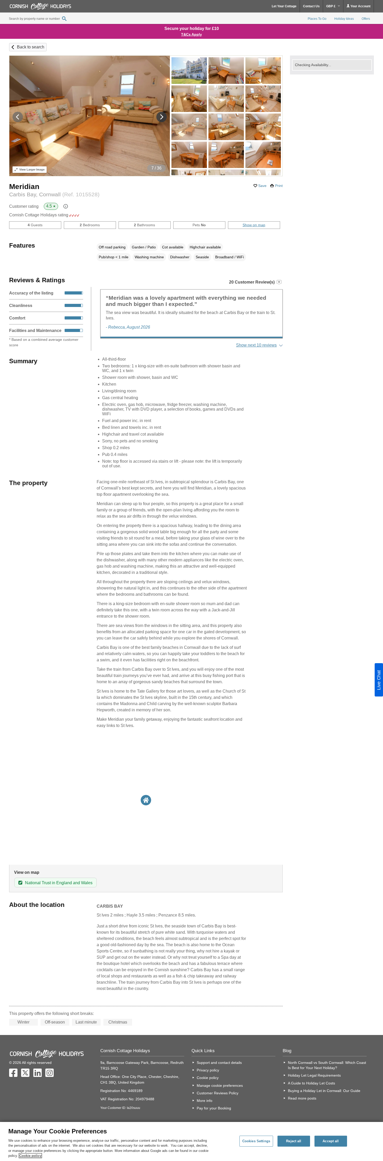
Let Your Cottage (284, 6)
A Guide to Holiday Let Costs (311, 1083)
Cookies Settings (256, 1141)
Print (279, 186)
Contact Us (311, 6)
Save (262, 186)
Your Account (360, 6)
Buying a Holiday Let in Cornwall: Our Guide (324, 1091)
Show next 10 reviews (256, 345)
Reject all (293, 1141)
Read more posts (302, 1098)
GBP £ (331, 6)
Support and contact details (219, 1062)
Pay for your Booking (214, 1108)
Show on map (254, 225)
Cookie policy (208, 1078)
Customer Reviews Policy (217, 1093)
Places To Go (317, 19)
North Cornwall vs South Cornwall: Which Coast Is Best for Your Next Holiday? (327, 1065)
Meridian (24, 187)
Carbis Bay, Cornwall (54, 194)
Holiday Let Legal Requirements (314, 1075)
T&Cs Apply (191, 34)
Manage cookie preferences (220, 1085)
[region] (191, 1141)
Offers (366, 19)
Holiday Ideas (344, 19)
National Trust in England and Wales (58, 883)
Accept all (331, 1141)
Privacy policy (208, 1070)
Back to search (30, 47)
